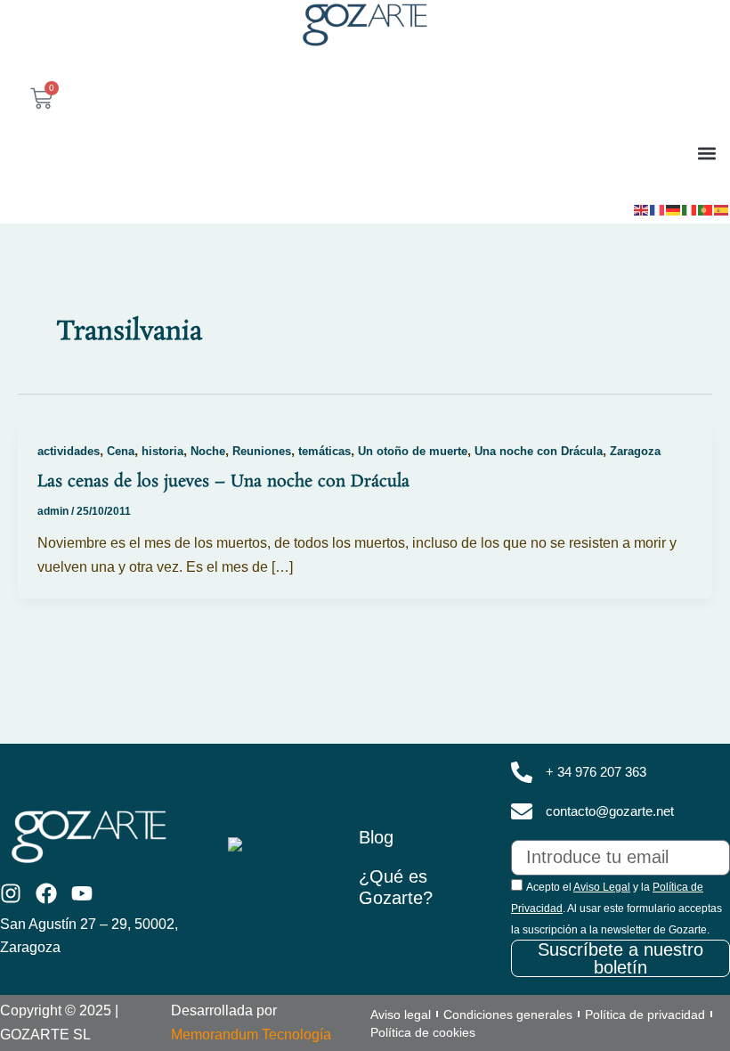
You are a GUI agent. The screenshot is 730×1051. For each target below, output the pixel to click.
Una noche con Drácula (538, 451)
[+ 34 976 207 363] (521, 772)
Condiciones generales (507, 1014)
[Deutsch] (674, 208)
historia (162, 451)
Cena (120, 451)
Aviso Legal (601, 887)
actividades (68, 451)
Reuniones (261, 451)
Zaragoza (635, 451)
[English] (642, 208)
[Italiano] (690, 208)
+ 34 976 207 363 (596, 772)
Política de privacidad (645, 1014)
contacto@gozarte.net (610, 811)
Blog (376, 837)
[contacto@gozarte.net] (521, 811)
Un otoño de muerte (412, 451)
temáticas (324, 451)
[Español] (722, 208)
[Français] (658, 208)
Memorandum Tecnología (251, 1034)
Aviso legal (400, 1014)
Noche (208, 451)
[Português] (706, 208)
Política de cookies (422, 1032)
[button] (706, 152)
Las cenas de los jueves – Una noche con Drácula (223, 481)
